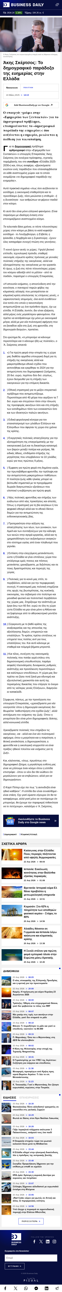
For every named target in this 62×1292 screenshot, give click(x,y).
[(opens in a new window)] (5, 1288)
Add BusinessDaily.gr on (31, 105)
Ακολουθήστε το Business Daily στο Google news (34, 821)
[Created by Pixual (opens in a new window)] (31, 1279)
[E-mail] (57, 1288)
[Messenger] (36, 1288)
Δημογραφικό (10, 834)
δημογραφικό (23, 146)
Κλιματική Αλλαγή (29, 834)
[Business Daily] (23, 4)
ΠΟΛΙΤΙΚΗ (28, 87)
